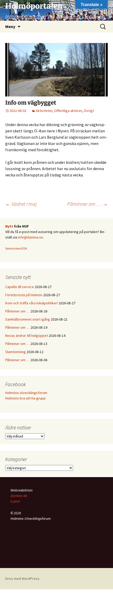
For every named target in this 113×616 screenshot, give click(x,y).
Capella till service (19, 286)
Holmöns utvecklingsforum (26, 392)
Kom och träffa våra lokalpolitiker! (31, 303)
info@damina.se (30, 237)
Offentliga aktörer (68, 110)
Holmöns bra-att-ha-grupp (25, 398)
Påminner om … (87, 204)
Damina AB (19, 495)
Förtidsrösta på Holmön (23, 295)
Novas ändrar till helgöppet (26, 335)
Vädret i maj (21, 204)
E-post (15, 501)
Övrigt (89, 110)
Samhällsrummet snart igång (27, 319)
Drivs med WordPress (22, 578)
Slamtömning (15, 351)
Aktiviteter (44, 110)
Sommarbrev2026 (16, 248)
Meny (10, 26)
